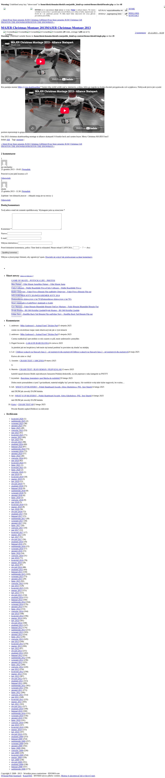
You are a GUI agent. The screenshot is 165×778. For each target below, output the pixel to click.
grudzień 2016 (17, 542)
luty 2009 (15, 760)
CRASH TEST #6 (25, 404)
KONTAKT (134, 15)
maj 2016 (15, 558)
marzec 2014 (16, 618)
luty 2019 (15, 481)
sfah (8, 140)
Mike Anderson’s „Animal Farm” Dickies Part (39, 325)
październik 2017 (18, 518)
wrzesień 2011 (17, 688)
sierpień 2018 (16, 495)
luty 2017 (15, 537)
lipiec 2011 (15, 692)
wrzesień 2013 (17, 632)
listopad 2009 (16, 739)
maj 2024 (15, 460)
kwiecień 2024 (17, 463)
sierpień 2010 (16, 718)
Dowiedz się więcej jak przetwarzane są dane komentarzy (68, 257)
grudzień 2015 (17, 569)
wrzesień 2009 (17, 743)
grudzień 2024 (17, 444)
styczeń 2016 (16, 567)
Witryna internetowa (9, 243)
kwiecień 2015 (17, 588)
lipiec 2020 (15, 470)
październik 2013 (18, 630)
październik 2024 (18, 449)
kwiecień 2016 (17, 560)
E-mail (3, 238)
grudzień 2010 (17, 709)
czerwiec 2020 (17, 472)
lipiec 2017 (15, 525)
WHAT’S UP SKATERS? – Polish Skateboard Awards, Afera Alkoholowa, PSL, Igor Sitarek (54, 387)
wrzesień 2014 (17, 604)
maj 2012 (15, 669)
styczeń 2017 (16, 539)
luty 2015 (15, 593)
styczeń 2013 (16, 651)
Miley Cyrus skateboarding (29, 87)
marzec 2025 (16, 437)
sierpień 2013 (16, 634)
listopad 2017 (16, 516)
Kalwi (13, 404)
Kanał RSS (27, 776)
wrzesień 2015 (17, 576)
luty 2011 (15, 704)
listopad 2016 (16, 544)
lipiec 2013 (15, 637)
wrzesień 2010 (17, 716)
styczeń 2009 (16, 762)
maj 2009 (15, 753)
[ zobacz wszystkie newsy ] (26, 276)
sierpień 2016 (16, 551)
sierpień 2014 (16, 607)
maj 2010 (15, 725)
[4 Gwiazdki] (44, 32)
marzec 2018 (16, 507)
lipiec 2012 (15, 665)
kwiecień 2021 (17, 467)
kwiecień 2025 (17, 435)
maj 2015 (15, 586)
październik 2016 (18, 546)
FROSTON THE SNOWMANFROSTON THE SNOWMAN (27, 22)
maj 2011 (15, 697)
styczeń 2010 (16, 734)
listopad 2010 (16, 711)
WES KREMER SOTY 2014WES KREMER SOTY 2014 (35, 296)
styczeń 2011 (16, 706)
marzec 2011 (16, 702)
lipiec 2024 (15, 456)
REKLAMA (134, 13)
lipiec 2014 (15, 609)
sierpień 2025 (16, 426)
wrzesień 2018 (17, 493)
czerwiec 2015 (17, 583)
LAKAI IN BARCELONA (37, 343)
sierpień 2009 (16, 746)
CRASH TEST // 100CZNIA (32, 361)
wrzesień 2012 (17, 660)
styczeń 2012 (16, 678)
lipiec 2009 (15, 748)
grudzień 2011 (17, 681)
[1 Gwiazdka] (9, 32)
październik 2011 (18, 685)
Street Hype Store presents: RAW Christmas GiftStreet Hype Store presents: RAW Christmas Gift (41, 20)
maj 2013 (15, 641)
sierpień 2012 (16, 662)
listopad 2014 (16, 600)
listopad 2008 (16, 767)
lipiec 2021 (15, 465)
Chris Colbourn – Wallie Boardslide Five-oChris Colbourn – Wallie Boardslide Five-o (46, 289)
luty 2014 (15, 620)
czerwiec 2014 (17, 611)
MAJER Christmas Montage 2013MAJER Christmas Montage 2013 (46, 27)
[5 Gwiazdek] (56, 32)
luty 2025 (15, 440)
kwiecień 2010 (17, 727)
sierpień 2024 (16, 453)
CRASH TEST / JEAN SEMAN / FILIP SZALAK (40, 369)
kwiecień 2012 (17, 672)
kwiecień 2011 (17, 699)
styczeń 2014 (16, 623)
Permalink (26, 169)
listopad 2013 (16, 627)
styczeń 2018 (16, 511)
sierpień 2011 (16, 690)
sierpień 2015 (16, 579)
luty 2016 (15, 565)
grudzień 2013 (17, 625)
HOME (132, 9)
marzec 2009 (16, 757)
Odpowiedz (6, 178)
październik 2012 (18, 658)
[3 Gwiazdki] (33, 32)
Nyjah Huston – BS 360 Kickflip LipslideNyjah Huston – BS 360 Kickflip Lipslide (45, 311)
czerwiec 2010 (17, 723)
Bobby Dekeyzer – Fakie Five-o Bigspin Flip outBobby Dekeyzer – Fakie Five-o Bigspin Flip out (51, 292)
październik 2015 (18, 574)
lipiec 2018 (15, 498)
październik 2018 (18, 491)
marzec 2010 (16, 730)
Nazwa (4, 233)
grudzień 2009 (17, 736)
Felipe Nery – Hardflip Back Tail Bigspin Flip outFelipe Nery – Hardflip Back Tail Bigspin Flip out (52, 315)
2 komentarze (140, 33)
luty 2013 (15, 648)
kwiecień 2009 (17, 755)
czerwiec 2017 (17, 528)
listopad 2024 (16, 447)
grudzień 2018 (17, 486)
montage (19, 140)
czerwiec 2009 (17, 750)
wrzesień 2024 (17, 451)
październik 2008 (18, 769)
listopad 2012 (16, 655)
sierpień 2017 (16, 523)
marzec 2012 (16, 674)
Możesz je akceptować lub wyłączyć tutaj (78, 776)
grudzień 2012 (17, 653)
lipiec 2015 (15, 581)
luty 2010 (15, 732)
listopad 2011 (16, 683)
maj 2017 (15, 530)
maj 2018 (15, 502)
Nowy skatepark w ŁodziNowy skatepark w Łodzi (32, 304)
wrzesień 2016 (17, 549)
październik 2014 (18, 602)
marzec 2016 (16, 562)
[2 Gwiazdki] (21, 32)
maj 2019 (15, 474)
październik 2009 (18, 741)
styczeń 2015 (16, 595)
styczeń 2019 (16, 484)
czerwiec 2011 (17, 695)
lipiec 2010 (15, 720)
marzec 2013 (16, 646)
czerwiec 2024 (17, 458)
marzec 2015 (16, 590)
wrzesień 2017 (17, 521)
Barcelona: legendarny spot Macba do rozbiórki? (40, 378)
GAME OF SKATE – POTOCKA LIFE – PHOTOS (33, 281)
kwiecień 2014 (17, 616)
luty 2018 (15, 509)
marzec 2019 (16, 479)
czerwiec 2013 (17, 639)
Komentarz (6, 229)
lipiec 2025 (15, 428)
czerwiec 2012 (17, 667)
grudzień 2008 (17, 764)
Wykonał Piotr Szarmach (11, 776)
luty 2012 (15, 676)
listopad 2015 (16, 572)
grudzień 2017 (17, 514)
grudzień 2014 (17, 597)
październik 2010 (18, 713)
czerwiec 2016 (17, 556)
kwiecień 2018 (17, 505)
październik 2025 (18, 421)
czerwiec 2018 (17, 500)
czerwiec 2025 (17, 430)
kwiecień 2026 (17, 419)
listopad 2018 (16, 488)
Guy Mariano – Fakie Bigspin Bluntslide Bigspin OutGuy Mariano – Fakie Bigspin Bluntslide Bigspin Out (54, 307)
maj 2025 (15, 433)
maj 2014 (15, 614)
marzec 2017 (16, 535)
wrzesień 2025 (17, 423)
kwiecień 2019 (17, 477)
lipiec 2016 (15, 553)
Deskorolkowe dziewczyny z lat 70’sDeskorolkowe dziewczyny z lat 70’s (41, 300)
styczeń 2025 (16, 442)
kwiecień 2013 (17, 644)
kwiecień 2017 (17, 532)
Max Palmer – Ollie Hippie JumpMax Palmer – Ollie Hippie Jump (38, 285)
